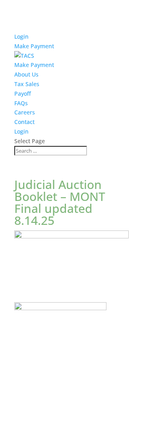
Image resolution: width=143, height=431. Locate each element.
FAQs (21, 103)
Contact (24, 122)
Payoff (22, 93)
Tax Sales (26, 84)
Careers (24, 112)
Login (21, 36)
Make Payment (34, 46)
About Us (26, 74)
